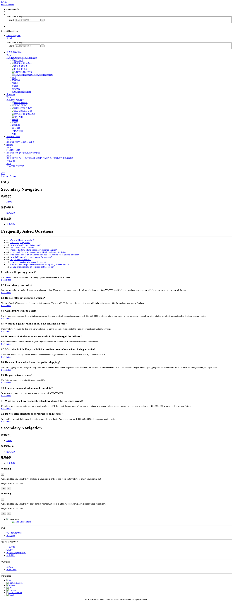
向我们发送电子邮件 (16, 552)
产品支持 (10, 547)
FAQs (9, 202)
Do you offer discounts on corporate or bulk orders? (32, 267)
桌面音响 (27, 111)
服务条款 (10, 224)
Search (11, 20)
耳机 (20, 117)
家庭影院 (27, 108)
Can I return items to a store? (22, 247)
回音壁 (24, 105)
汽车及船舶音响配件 (43, 75)
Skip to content (7, 5)
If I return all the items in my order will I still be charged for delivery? (39, 252)
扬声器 (24, 102)
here (8, 277)
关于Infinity (11, 569)
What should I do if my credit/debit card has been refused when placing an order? (44, 255)
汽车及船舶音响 (14, 533)
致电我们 (10, 555)
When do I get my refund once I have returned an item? (33, 250)
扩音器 (24, 69)
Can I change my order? (20, 242)
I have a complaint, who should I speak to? (28, 262)
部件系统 (27, 63)
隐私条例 (10, 213)
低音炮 (24, 66)
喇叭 (20, 60)
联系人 (9, 567)
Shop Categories (13, 35)
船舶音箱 (27, 72)
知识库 (9, 550)
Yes (3, 488)
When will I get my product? (22, 240)
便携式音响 (30, 114)
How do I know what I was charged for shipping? (31, 257)
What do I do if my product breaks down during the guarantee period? (39, 264)
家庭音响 (10, 535)
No (9, 488)
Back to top (6, 280)
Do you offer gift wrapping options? (25, 245)
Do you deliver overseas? (20, 259)
